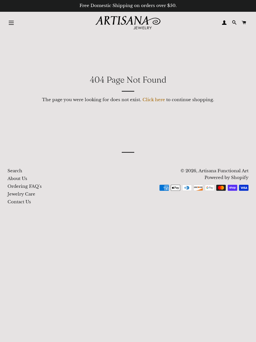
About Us (17, 178)
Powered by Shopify (226, 177)
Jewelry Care (21, 194)
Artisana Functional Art (223, 171)
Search (15, 171)
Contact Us (19, 202)
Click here (153, 99)
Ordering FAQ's (25, 186)
